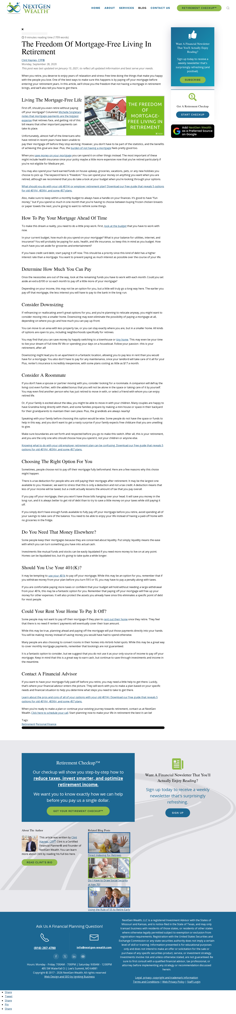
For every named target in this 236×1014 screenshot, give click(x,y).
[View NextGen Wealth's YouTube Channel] (83, 956)
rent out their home (116, 619)
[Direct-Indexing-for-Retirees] (109, 842)
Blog (142, 7)
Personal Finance (46, 724)
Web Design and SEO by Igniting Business (69, 976)
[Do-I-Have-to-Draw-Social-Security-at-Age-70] (109, 867)
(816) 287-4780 (45, 948)
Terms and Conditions (146, 982)
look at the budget (115, 226)
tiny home (122, 339)
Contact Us (160, 7)
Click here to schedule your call (49, 713)
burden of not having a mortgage (91, 148)
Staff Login (193, 982)
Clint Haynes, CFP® (33, 60)
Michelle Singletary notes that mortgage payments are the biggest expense (51, 116)
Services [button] (126, 7)
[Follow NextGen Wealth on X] (65, 956)
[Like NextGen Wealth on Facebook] (56, 956)
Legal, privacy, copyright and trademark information (166, 977)
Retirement (28, 724)
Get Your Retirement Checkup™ (78, 811)
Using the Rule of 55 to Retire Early (109, 909)
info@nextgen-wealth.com (94, 947)
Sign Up (178, 812)
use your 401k (56, 575)
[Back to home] (29, 8)
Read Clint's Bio (39, 862)
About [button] (110, 7)
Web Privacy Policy (173, 982)
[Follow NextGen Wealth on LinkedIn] (74, 956)
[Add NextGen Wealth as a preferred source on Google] (192, 131)
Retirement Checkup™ (199, 7)
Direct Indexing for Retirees (104, 855)
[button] (228, 8)
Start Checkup (192, 114)
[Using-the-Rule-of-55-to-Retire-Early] (109, 897)
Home (95, 7)
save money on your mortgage (53, 155)
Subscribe (193, 79)
